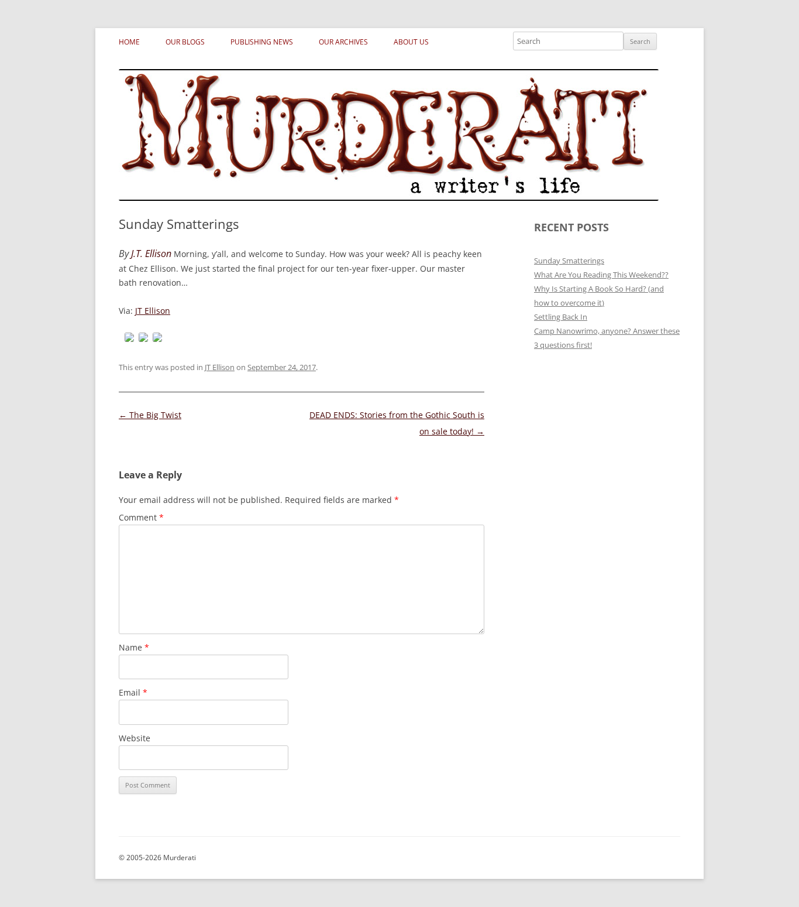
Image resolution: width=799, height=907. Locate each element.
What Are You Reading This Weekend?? (601, 274)
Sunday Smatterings (569, 260)
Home (129, 42)
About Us (411, 42)
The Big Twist (150, 414)
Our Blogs (185, 42)
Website (134, 738)
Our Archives (343, 42)
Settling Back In (560, 317)
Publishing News (261, 42)
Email (133, 692)
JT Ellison (152, 310)
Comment (141, 517)
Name (134, 647)
